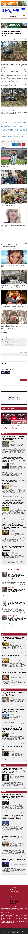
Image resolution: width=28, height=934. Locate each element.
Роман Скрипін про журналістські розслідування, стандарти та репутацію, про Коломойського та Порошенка (13, 427)
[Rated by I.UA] (14, 896)
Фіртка (7, 73)
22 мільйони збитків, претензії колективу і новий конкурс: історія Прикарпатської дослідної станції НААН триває (13, 503)
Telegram (20, 111)
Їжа (3, 634)
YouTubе (19, 112)
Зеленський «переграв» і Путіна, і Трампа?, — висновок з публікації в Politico (13, 837)
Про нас (14, 885)
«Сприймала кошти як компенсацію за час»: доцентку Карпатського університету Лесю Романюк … (14, 225)
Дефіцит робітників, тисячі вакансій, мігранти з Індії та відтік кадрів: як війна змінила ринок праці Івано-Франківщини (13, 548)
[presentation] (3, 340)
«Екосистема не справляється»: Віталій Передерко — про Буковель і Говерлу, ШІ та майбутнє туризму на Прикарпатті (13, 459)
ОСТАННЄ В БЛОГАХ (14, 569)
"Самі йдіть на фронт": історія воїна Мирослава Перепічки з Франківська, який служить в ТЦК (12, 326)
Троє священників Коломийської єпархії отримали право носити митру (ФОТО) (14, 748)
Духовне (5, 690)
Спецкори (14, 893)
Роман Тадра (11, 587)
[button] (3, 340)
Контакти (14, 887)
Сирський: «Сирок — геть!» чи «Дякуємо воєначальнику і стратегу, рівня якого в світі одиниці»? (17, 618)
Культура (5, 765)
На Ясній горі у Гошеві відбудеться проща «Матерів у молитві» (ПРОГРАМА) (13, 711)
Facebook (7, 112)
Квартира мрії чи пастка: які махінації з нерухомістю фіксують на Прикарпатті (14, 481)
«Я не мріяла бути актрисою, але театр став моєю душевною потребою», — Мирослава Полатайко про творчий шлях (13, 770)
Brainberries (14, 168)
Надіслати (23, 380)
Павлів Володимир (13, 601)
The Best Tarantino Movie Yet (9, 185)
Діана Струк (12, 38)
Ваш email (4, 363)
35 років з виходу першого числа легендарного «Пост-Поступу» (16, 604)
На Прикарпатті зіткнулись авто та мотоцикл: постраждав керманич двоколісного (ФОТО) (14, 135)
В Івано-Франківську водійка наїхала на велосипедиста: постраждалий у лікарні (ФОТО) (14, 125)
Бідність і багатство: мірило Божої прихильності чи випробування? (17, 590)
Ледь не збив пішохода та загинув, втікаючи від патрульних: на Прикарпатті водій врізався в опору (14, 121)
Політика (5, 792)
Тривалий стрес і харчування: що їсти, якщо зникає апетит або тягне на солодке (14, 638)
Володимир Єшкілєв (13, 572)
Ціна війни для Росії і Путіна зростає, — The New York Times (13, 860)
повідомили (8, 70)
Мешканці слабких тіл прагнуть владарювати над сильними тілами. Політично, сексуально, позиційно (16, 577)
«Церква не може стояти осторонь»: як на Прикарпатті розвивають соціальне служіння (13, 694)
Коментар (4, 337)
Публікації (5, 434)
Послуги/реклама (14, 891)
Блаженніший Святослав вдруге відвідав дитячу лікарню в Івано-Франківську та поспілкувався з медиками (12, 729)
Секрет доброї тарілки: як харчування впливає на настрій (14, 673)
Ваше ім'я (4, 358)
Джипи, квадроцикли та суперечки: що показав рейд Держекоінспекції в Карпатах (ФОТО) (13, 438)
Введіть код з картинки (8, 369)
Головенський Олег (13, 615)
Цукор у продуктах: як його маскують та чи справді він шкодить (14, 656)
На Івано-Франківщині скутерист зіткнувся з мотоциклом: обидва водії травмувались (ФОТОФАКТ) (14, 130)
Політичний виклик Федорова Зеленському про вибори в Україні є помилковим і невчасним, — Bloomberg (13, 797)
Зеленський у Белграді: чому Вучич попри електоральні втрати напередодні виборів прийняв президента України (13, 818)
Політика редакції (14, 889)
